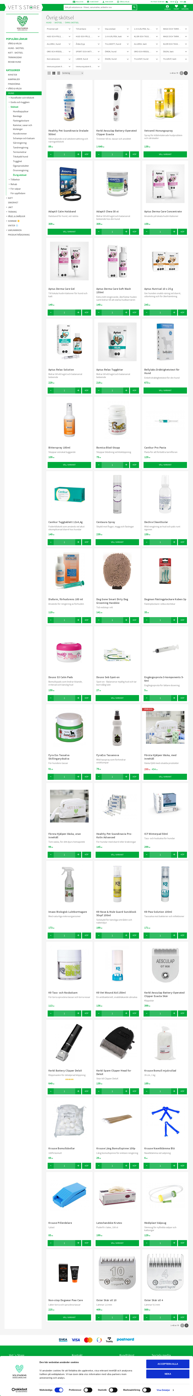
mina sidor (109, 2)
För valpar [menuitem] (16, 188)
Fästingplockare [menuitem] (21, 120)
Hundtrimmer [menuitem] (20, 133)
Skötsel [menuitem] (14, 107)
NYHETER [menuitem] (12, 74)
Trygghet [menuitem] (17, 161)
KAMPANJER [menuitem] (14, 79)
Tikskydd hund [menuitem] (20, 156)
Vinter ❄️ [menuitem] (13, 225)
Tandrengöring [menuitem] (20, 147)
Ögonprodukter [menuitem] (21, 165)
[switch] (88, 1390)
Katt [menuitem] (10, 198)
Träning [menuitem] (12, 211)
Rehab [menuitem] (14, 184)
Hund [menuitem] (11, 93)
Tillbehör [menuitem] (15, 179)
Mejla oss (79, 2)
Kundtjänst (94, 2)
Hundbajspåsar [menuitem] (20, 111)
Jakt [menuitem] (10, 207)
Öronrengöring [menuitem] (20, 170)
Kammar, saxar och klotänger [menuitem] (22, 127)
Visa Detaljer (163, 1390)
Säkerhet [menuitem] (13, 202)
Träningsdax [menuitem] (15, 57)
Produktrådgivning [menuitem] (19, 234)
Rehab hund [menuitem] (14, 62)
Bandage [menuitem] (17, 116)
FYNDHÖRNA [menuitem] (14, 84)
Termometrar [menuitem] (20, 152)
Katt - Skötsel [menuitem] (15, 52)
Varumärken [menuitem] (15, 230)
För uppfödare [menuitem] (18, 193)
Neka (168, 1374)
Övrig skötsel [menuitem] (19, 175)
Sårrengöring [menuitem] (20, 142)
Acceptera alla (168, 1364)
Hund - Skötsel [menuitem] (16, 48)
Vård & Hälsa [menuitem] (15, 43)
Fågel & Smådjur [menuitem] (16, 216)
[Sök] (134, 7)
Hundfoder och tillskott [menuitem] (22, 97)
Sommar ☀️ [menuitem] (14, 221)
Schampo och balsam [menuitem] (24, 138)
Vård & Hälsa (124, 2)
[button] (176, 7)
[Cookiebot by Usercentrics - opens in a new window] (19, 1390)
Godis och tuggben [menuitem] (20, 102)
